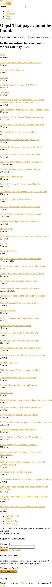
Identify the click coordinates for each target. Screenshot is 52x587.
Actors (8, 18)
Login (3, 550)
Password (4, 547)
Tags (8, 16)
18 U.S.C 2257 (12, 516)
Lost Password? (14, 550)
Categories (10, 14)
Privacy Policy (12, 521)
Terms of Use (11, 524)
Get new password (8, 571)
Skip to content (6, 1)
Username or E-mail (9, 568)
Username (4, 544)
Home (8, 11)
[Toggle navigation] (1, 4)
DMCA (9, 519)
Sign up (24, 583)
